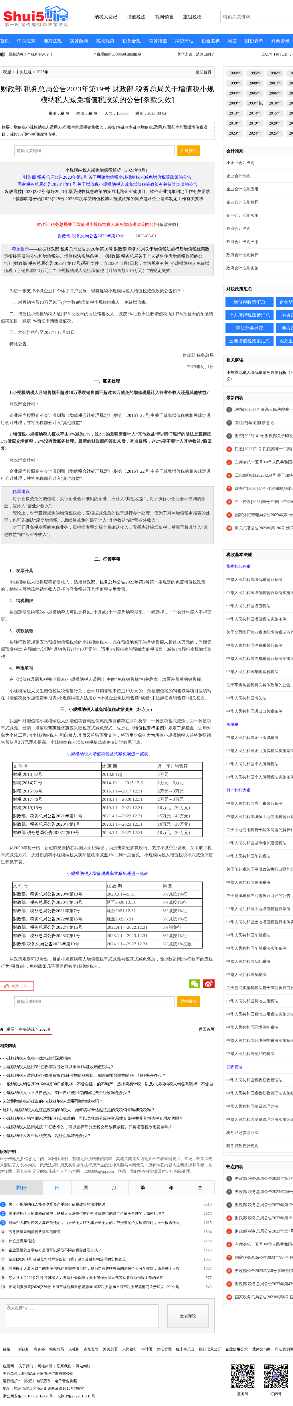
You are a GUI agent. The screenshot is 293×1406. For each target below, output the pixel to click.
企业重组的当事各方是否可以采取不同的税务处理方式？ (55, 1250)
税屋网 (8, 1366)
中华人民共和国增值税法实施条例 (256, 619)
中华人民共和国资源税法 (248, 882)
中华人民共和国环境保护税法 (252, 1027)
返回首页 (203, 72)
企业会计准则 (238, 176)
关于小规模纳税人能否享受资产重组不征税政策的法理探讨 (57, 1204)
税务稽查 (158, 40)
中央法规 (26, 40)
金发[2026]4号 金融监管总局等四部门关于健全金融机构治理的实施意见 (67, 1259)
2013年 (235, 113)
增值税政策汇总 (249, 302)
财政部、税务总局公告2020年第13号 (47, 894)
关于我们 (25, 1366)
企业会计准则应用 (242, 189)
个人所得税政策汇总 (249, 315)
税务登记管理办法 (242, 1133)
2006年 (275, 93)
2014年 (255, 113)
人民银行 (129, 1349)
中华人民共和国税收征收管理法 (254, 1080)
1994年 (235, 73)
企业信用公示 (236, 1349)
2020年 (275, 123)
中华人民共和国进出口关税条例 (254, 711)
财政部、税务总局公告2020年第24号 (47, 902)
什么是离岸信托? (22, 1241)
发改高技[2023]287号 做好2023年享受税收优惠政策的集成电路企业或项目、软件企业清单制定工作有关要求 (107, 191)
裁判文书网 (261, 1349)
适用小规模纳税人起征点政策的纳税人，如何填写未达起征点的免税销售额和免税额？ (79, 1110)
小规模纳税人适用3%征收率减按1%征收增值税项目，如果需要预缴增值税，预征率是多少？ (84, 1075)
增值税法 (51, 256)
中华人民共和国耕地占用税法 (252, 1001)
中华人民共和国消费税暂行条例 (254, 645)
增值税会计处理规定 (89, 415)
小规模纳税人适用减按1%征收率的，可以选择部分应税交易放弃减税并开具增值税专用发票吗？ (88, 1127)
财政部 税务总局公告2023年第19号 (46, 832)
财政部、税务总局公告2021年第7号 (46, 910)
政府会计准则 (238, 228)
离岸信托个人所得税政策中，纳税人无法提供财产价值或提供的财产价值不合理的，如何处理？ (87, 1213)
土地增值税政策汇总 (249, 340)
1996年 (275, 73)
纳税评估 (184, 40)
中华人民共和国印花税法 (248, 856)
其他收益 (71, 422)
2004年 (235, 93)
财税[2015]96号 (27, 791)
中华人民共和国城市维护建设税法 (256, 843)
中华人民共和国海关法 (246, 698)
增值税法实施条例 (81, 256)
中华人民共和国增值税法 (248, 606)
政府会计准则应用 (242, 242)
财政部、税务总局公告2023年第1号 (116, 582)
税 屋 (65, 113)
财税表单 (254, 40)
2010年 (275, 103)
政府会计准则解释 (242, 255)
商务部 (39, 1349)
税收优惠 (105, 40)
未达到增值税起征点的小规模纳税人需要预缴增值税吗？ (53, 1101)
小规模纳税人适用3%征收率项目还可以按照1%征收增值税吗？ (58, 1067)
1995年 (255, 73)
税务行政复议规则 (242, 1146)
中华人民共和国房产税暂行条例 (254, 803)
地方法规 (52, 40)
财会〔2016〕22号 (131, 415)
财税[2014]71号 (27, 782)
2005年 (255, 93)
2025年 (275, 133)
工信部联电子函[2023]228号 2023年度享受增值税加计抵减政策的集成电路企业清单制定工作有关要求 (107, 198)
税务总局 (56, 1349)
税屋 (7, 72)
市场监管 (91, 1349)
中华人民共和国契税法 (246, 975)
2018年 (235, 123)
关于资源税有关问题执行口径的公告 (258, 896)
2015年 (275, 113)
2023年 (42, 72)
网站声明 (44, 1366)
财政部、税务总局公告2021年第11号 (47, 816)
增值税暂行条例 (149, 728)
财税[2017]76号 (27, 799)
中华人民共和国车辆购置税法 (252, 672)
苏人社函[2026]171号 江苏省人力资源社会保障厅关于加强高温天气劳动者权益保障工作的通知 (86, 1277)
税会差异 (210, 40)
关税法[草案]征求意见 (254, 423)
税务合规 (131, 40)
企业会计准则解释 (242, 202)
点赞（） (21, 986)
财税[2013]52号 (27, 774)
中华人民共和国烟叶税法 (248, 961)
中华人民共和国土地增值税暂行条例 (258, 909)
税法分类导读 (249, 328)
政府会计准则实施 (242, 268)
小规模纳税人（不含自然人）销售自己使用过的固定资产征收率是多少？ (67, 1093)
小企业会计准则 (240, 163)
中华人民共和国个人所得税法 (252, 764)
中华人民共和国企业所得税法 (252, 737)
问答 (232, 40)
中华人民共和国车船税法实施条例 (256, 948)
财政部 (23, 1349)
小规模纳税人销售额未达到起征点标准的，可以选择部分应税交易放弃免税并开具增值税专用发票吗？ (93, 1118)
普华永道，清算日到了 (111, 54)
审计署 (147, 1349)
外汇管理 (164, 1349)
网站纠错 (83, 1366)
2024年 (255, 133)
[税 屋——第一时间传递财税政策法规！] (35, 26)
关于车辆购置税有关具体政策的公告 (258, 685)
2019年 (255, 123)
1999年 (235, 83)
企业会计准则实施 (242, 215)
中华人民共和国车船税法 (248, 935)
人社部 (74, 1349)
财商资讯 (280, 40)
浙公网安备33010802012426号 (28, 1396)
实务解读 (79, 40)
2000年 (255, 83)
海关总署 (110, 1349)
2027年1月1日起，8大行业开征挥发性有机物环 (216, 54)
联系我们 (64, 1366)
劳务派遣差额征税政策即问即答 (35, 1232)
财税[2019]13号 (27, 807)
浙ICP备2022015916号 (76, 1396)
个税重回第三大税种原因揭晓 (33, 54)
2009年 (235, 103)
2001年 (275, 83)
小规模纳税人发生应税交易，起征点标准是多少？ (47, 1135)
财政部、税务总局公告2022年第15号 (47, 919)
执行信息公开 (210, 1349)
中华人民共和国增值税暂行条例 (254, 579)
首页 (4, 40)
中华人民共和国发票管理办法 (252, 1106)
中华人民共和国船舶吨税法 (250, 1054)
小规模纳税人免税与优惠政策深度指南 (37, 1058)
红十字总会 (185, 1349)
